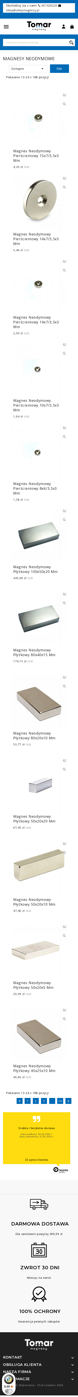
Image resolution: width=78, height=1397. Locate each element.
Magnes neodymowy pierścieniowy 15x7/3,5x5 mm (36, 156)
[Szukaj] (71, 42)
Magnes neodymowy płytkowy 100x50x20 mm (35, 569)
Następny (68, 1101)
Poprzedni (19, 1101)
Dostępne (28, 68)
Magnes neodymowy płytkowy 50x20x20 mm (34, 818)
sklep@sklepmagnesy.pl (22, 10)
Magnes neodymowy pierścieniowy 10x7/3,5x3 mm (36, 405)
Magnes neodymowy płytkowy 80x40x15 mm (34, 652)
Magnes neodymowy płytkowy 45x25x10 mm (34, 1068)
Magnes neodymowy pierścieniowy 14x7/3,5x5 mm (36, 239)
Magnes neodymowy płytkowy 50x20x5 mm (33, 985)
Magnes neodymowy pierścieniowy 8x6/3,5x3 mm (35, 488)
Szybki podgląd (64, 103)
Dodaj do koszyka (64, 94)
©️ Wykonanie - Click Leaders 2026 (39, 1385)
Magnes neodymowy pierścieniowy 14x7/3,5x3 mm (36, 322)
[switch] (8, 1391)
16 (60, 1101)
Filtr (59, 69)
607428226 (49, 5)
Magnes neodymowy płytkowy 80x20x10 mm (34, 735)
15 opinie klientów (36, 1159)
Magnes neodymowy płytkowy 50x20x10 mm (34, 902)
